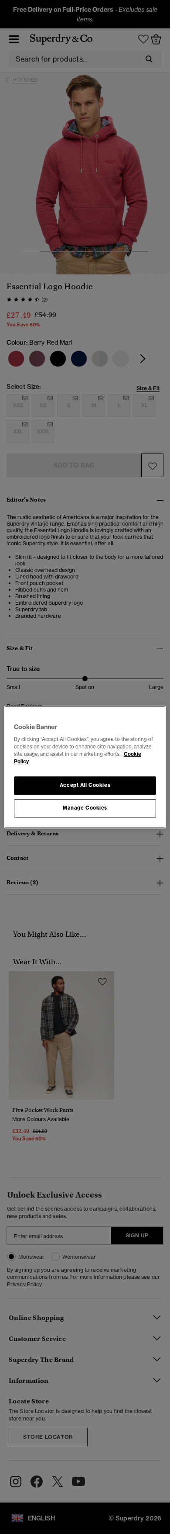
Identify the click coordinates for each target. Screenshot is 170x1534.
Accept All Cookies (85, 786)
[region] (85, 767)
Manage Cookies (85, 808)
